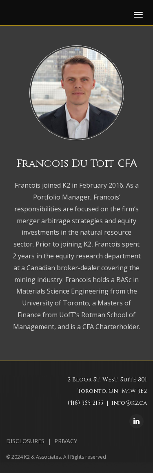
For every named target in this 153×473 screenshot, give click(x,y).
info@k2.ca (129, 403)
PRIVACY (65, 441)
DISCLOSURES (25, 441)
